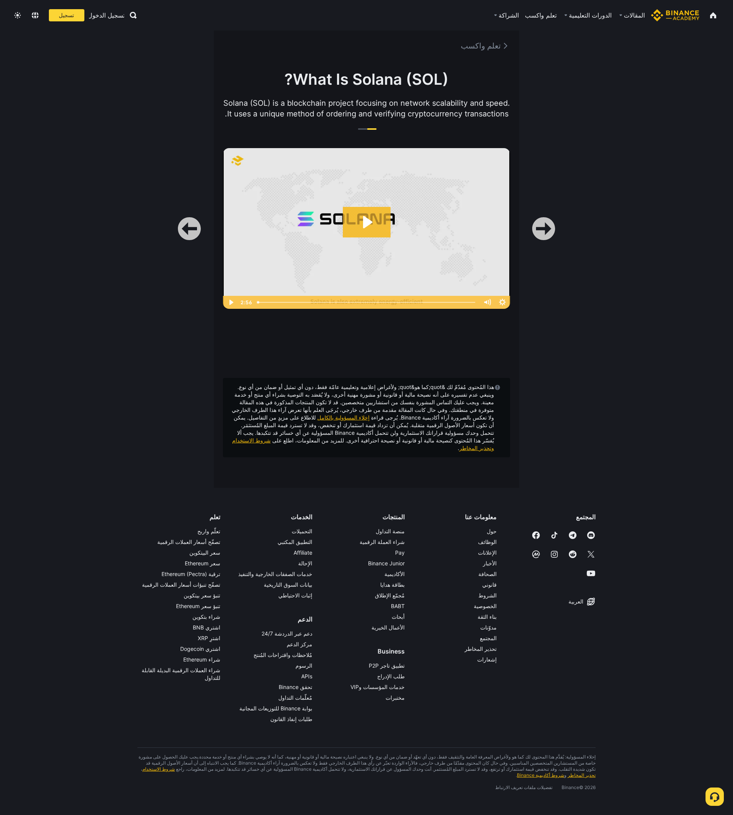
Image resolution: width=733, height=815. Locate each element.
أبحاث (398, 616)
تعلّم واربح (208, 531)
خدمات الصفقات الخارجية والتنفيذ (275, 574)
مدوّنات (488, 627)
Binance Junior (386, 563)
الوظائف (487, 542)
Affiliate (303, 552)
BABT (398, 606)
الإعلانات (487, 552)
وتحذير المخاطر (476, 448)
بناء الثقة (487, 616)
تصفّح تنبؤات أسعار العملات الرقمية (181, 584)
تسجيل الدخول (106, 15)
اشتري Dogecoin (200, 649)
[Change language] (35, 15)
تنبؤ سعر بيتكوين (202, 595)
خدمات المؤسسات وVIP (377, 687)
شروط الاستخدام (251, 440)
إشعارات (487, 659)
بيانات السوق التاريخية (288, 584)
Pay (400, 552)
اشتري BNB (206, 627)
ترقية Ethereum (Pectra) (190, 574)
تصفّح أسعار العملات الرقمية (188, 542)
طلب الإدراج (391, 676)
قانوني (489, 584)
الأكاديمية (394, 574)
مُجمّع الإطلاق (390, 595)
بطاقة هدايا (392, 584)
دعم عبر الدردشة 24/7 (287, 633)
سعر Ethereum (202, 563)
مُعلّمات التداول (295, 697)
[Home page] (675, 15)
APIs (306, 676)
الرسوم (303, 665)
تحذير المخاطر (481, 649)
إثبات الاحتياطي (295, 595)
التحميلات (302, 531)
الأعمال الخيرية (388, 627)
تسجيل (66, 15)
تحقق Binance (295, 687)
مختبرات (395, 697)
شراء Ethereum (201, 659)
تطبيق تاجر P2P (387, 665)
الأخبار (490, 563)
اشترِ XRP (209, 638)
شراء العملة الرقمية (382, 542)
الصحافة (487, 574)
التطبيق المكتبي (295, 542)
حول (492, 531)
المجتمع (488, 638)
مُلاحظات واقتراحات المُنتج (282, 655)
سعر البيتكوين (204, 552)
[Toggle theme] (17, 15)
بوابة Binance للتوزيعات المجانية (275, 708)
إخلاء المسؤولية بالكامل (343, 417)
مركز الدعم (299, 644)
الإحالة (305, 563)
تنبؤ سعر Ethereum (198, 606)
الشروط (487, 595)
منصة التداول (390, 531)
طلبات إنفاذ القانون (291, 719)
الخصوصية (485, 606)
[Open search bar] (131, 15)
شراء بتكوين (206, 616)
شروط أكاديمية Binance (540, 775)
